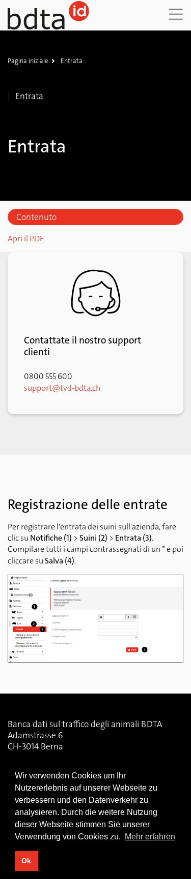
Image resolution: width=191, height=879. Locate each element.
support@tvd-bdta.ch (62, 388)
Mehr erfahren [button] (150, 836)
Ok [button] (26, 861)
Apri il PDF (26, 238)
